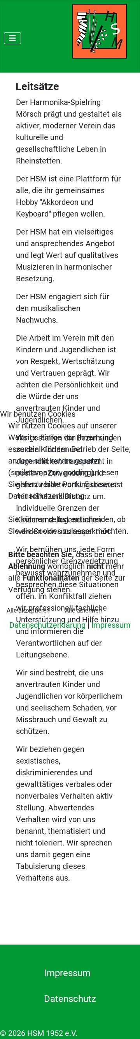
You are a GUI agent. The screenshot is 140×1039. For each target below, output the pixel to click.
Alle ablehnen (83, 610)
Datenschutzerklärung (47, 625)
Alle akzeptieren (28, 610)
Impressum (111, 625)
